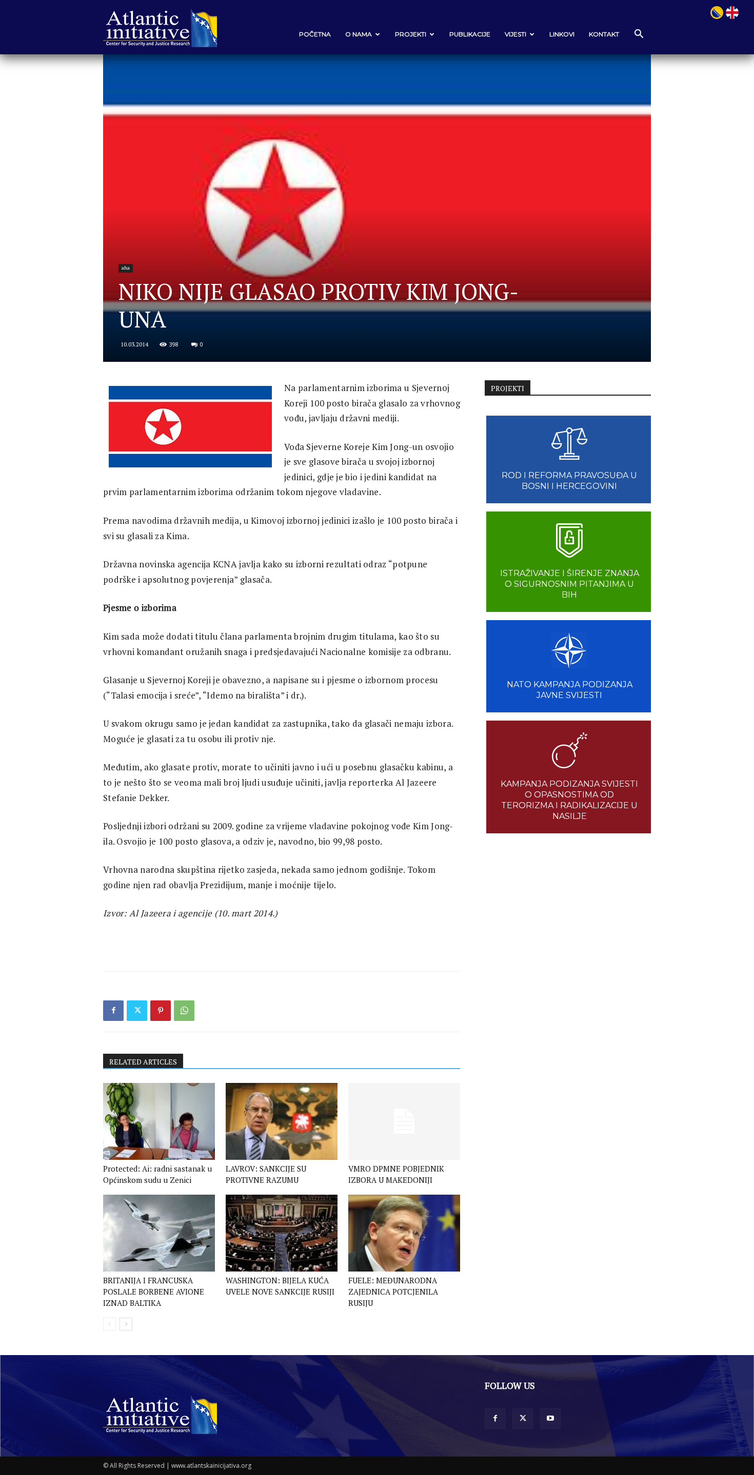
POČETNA (315, 34)
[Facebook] (113, 1010)
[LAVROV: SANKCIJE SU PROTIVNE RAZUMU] (282, 1121)
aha (126, 267)
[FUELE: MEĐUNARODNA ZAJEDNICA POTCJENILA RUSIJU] (404, 1233)
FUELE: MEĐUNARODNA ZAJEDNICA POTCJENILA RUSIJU (393, 1291)
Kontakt (604, 34)
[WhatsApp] (184, 1010)
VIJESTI (515, 34)
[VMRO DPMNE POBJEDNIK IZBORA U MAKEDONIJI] (404, 1121)
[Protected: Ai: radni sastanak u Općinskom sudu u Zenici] (159, 1121)
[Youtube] (550, 1418)
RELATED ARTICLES (143, 1062)
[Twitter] (137, 1010)
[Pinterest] (160, 1010)
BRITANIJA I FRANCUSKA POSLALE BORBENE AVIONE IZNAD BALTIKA (153, 1291)
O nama (358, 34)
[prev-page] (109, 1324)
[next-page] (126, 1324)
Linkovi (561, 34)
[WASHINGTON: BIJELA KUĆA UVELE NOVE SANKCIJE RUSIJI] (282, 1233)
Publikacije (469, 34)
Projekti (410, 34)
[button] (638, 34)
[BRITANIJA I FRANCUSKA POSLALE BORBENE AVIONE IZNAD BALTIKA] (159, 1233)
